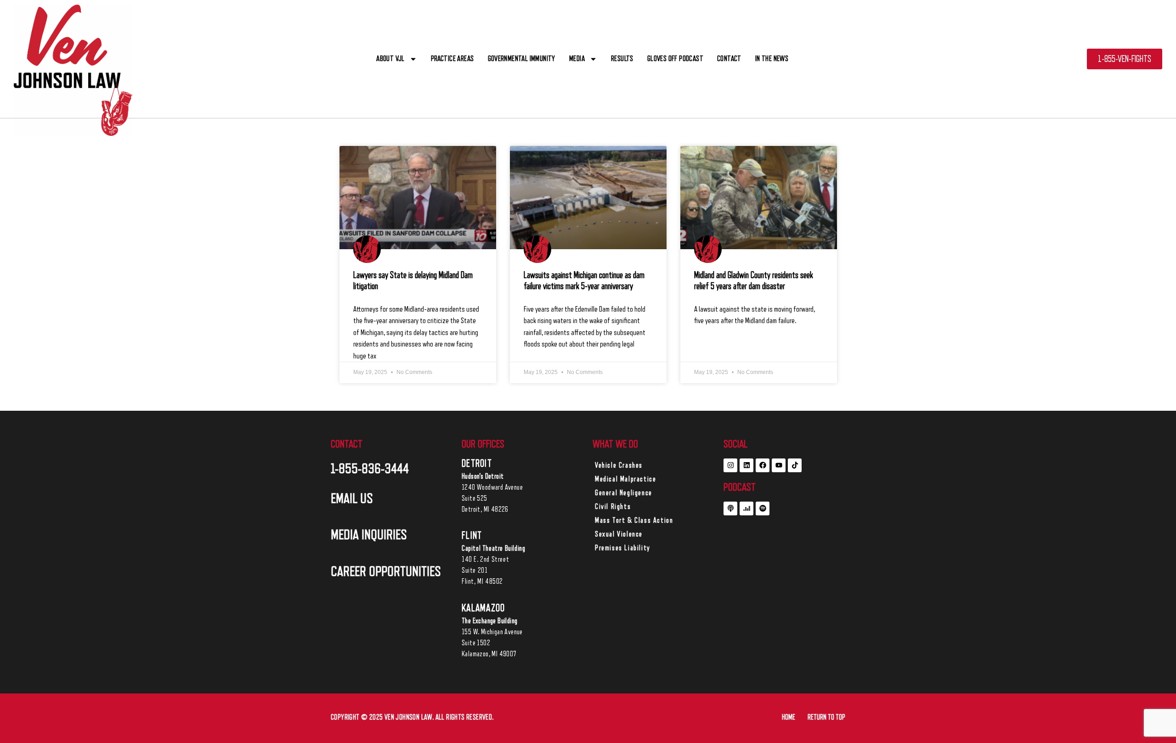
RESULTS (622, 58)
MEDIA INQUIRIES (369, 535)
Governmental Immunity (521, 58)
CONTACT (729, 58)
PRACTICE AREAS (452, 58)
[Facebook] (762, 465)
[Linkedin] (746, 465)
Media (577, 58)
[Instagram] (730, 465)
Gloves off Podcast (675, 58)
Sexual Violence (619, 534)
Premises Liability (622, 548)
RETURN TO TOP (826, 717)
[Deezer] (746, 508)
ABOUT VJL (390, 58)
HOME (788, 717)
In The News (771, 58)
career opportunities (386, 571)
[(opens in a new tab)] (417, 197)
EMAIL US (352, 498)
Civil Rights (613, 506)
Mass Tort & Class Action (634, 520)
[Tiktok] (795, 465)
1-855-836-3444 (370, 468)
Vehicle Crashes (619, 465)
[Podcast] (730, 508)
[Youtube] (779, 465)
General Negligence (623, 493)
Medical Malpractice (625, 479)
